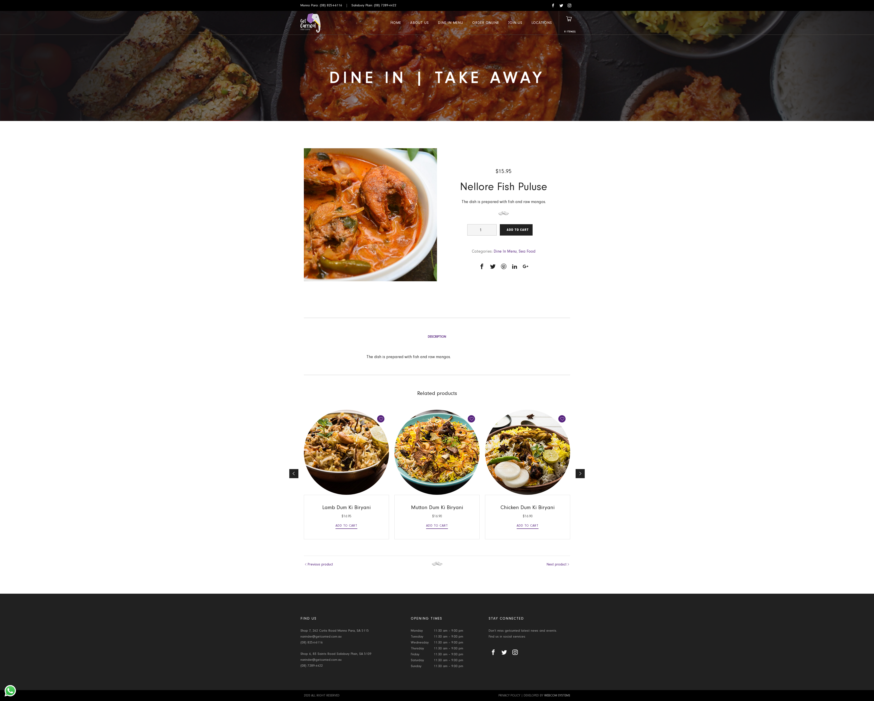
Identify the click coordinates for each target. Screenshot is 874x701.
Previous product (320, 564)
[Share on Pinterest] (503, 266)
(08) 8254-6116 (331, 5)
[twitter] (561, 5)
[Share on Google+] (525, 266)
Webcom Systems (557, 695)
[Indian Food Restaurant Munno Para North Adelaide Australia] (310, 23)
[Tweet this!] (492, 266)
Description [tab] (437, 337)
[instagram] (569, 5)
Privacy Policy (509, 695)
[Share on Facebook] (481, 266)
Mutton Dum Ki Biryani (437, 507)
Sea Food (527, 251)
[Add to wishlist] (380, 418)
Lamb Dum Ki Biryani (346, 507)
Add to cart (518, 229)
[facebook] (553, 5)
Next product (556, 564)
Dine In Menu (505, 251)
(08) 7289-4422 (385, 5)
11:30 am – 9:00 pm (448, 631)
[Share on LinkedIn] (514, 266)
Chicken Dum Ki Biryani (528, 507)
